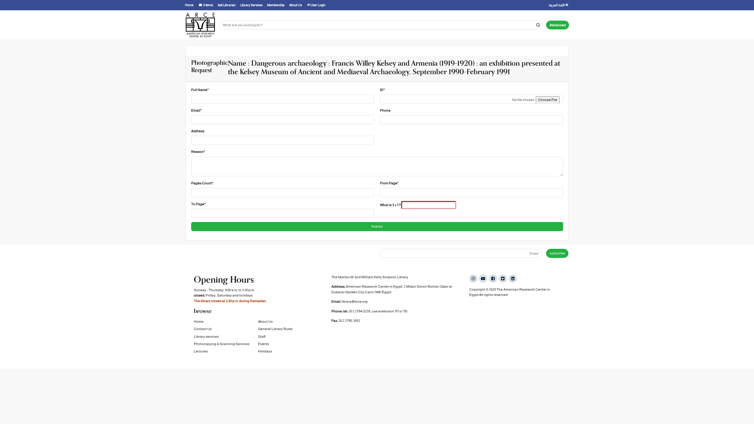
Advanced (558, 25)
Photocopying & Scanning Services (221, 344)
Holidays (265, 351)
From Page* (389, 183)
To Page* (198, 204)
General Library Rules (275, 329)
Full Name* (200, 90)
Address (197, 131)
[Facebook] (493, 278)
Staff (261, 336)
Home (199, 321)
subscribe (557, 253)
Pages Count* (202, 183)
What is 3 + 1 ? (390, 205)
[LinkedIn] (513, 278)
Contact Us (203, 329)
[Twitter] (503, 278)
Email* (196, 110)
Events (263, 344)
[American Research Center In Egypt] (200, 25)
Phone (385, 110)
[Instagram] (473, 278)
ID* (382, 90)
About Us (265, 321)
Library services (206, 336)
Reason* (198, 152)
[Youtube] (483, 278)
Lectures (201, 351)
